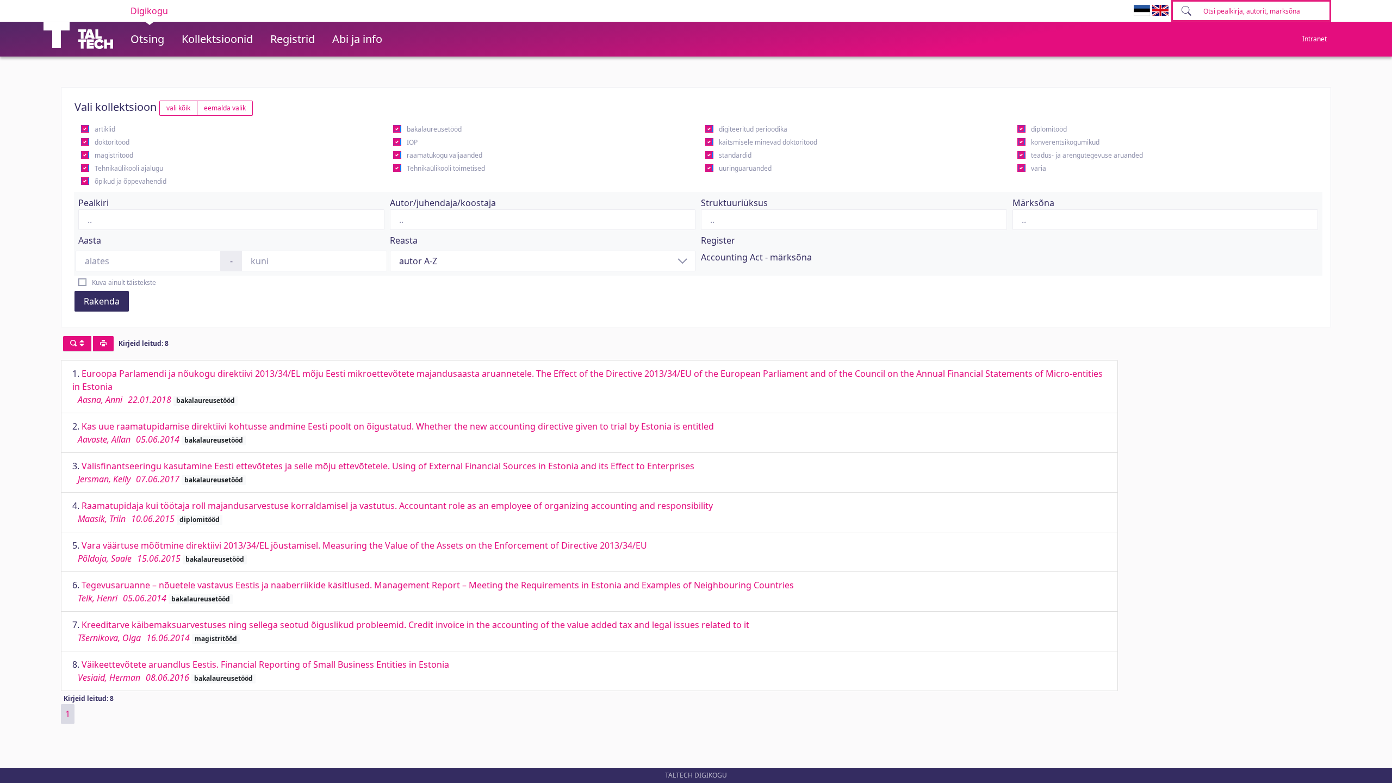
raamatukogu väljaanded (444, 155)
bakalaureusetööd (434, 129)
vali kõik (178, 108)
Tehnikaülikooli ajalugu (129, 168)
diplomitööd (1049, 129)
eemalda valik (225, 108)
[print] (103, 343)
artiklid (105, 129)
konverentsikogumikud (1065, 142)
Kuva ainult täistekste (124, 282)
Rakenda (102, 301)
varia (1038, 168)
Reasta (404, 240)
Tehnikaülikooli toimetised (446, 168)
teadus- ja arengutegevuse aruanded (1087, 155)
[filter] (77, 343)
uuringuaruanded (745, 168)
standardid (735, 155)
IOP (412, 142)
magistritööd (114, 155)
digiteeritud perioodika (753, 129)
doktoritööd (112, 142)
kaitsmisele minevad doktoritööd (768, 142)
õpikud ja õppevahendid (130, 181)
